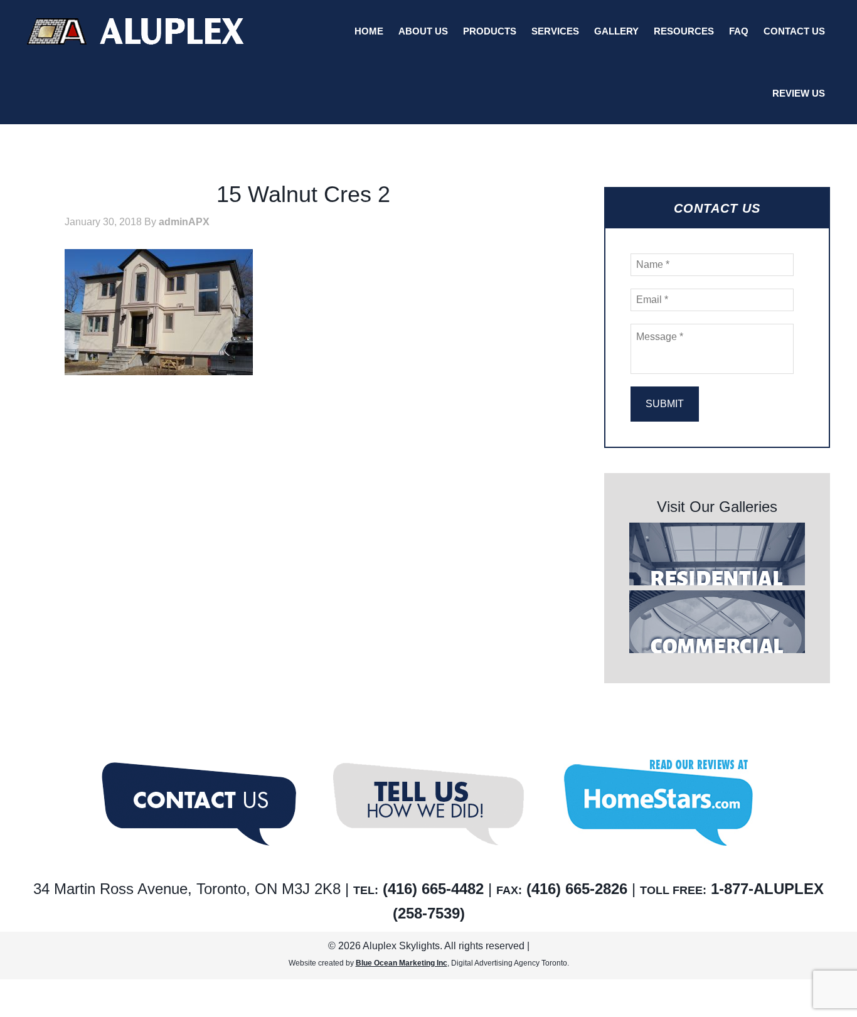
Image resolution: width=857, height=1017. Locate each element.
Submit (665, 403)
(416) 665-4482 (433, 888)
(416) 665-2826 (576, 888)
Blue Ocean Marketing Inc (401, 963)
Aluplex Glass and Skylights (135, 31)
